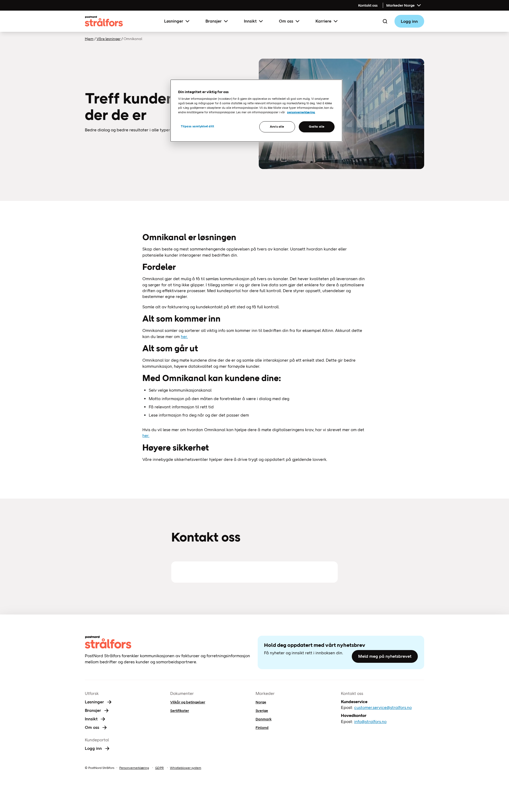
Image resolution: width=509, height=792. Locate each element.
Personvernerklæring (134, 768)
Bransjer (213, 21)
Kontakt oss (368, 5)
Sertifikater (179, 710)
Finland (262, 727)
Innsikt (250, 21)
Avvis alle (277, 126)
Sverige (262, 710)
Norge (261, 702)
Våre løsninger (108, 39)
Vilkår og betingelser (187, 702)
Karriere (323, 21)
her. (184, 336)
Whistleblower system (185, 768)
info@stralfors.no (370, 721)
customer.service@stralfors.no (383, 707)
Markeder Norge (400, 5)
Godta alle (316, 126)
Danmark (263, 719)
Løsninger (173, 21)
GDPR (159, 768)
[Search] (385, 21)
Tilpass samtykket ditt (197, 126)
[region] (256, 110)
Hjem (89, 39)
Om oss (286, 21)
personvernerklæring (301, 112)
